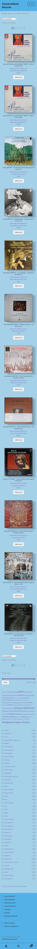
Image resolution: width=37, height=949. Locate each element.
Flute (5, 786)
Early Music (7, 779)
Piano (25, 711)
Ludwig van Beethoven (23, 707)
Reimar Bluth (4, 714)
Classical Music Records (10, 5)
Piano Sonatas (8, 829)
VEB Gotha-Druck (10, 719)
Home (5, 13)
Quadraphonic (8, 836)
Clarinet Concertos (9, 766)
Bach (21, 691)
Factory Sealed (8, 783)
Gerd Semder (25, 700)
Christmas (7, 760)
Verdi (15, 719)
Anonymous (5, 692)
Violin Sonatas (8, 879)
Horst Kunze (5, 705)
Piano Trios (7, 832)
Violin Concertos (9, 875)
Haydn (30, 702)
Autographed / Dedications (12, 740)
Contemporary (8, 770)
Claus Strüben (10, 698)
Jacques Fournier (17, 705)
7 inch (6, 737)
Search (18, 946)
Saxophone (7, 842)
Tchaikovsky (24, 717)
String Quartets (9, 849)
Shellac (6, 846)
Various (4, 719)
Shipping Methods (9, 899)
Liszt (26, 705)
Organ (6, 813)
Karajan (22, 705)
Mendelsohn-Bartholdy (8, 711)
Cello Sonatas (8, 753)
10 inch (6, 730)
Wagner (18, 719)
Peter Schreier (19, 711)
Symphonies (7, 859)
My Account (6, 946)
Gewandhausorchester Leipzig (10, 702)
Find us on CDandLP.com (11, 926)
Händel (10, 705)
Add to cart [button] (18, 77)
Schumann (18, 714)
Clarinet (6, 763)
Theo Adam (30, 716)
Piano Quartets (8, 822)
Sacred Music (8, 839)
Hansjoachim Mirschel (23, 702)
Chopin (26, 695)
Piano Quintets (8, 826)
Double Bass (23, 698)
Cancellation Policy (10, 903)
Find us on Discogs (9, 923)
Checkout (7, 912)
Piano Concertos (9, 819)
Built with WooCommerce (9, 939)
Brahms (21, 695)
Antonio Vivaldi (13, 692)
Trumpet (6, 865)
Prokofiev (30, 711)
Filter (5, 682)
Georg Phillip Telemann (17, 700)
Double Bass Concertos (11, 776)
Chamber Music (8, 756)
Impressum (7, 909)
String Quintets (8, 852)
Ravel (33, 711)
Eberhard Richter (7, 700)
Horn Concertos (9, 803)
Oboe (5, 809)
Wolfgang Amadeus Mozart (15, 722)
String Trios (7, 855)
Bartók (25, 692)
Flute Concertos (9, 789)
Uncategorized (8, 869)
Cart (28, 944)
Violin (6, 872)
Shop (9, 13)
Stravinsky (17, 716)
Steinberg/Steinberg (8, 717)
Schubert (11, 714)
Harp (5, 799)
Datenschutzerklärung (11, 916)
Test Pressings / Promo (11, 862)
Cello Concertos (9, 750)
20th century (8, 733)
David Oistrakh (17, 698)
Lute (5, 806)
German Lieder (8, 793)
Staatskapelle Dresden (28, 714)
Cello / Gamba (8, 747)
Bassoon (6, 743)
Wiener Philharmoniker (25, 719)
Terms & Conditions (10, 906)
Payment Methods (9, 896)
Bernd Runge (15, 695)
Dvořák (28, 698)
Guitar (6, 796)
